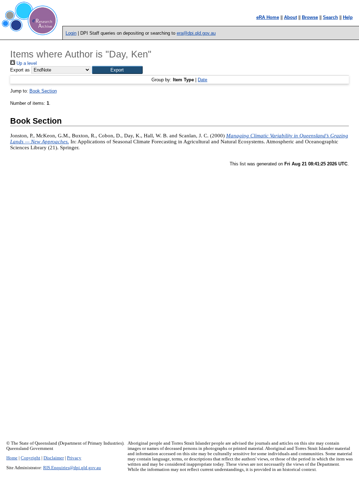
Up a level (26, 63)
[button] (117, 70)
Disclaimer (53, 458)
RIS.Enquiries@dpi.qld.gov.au (72, 467)
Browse (310, 17)
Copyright (30, 458)
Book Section (43, 91)
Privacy (74, 458)
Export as (20, 70)
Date (202, 79)
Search (330, 17)
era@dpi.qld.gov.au (196, 33)
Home (12, 458)
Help (348, 17)
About (290, 17)
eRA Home (267, 17)
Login (71, 33)
